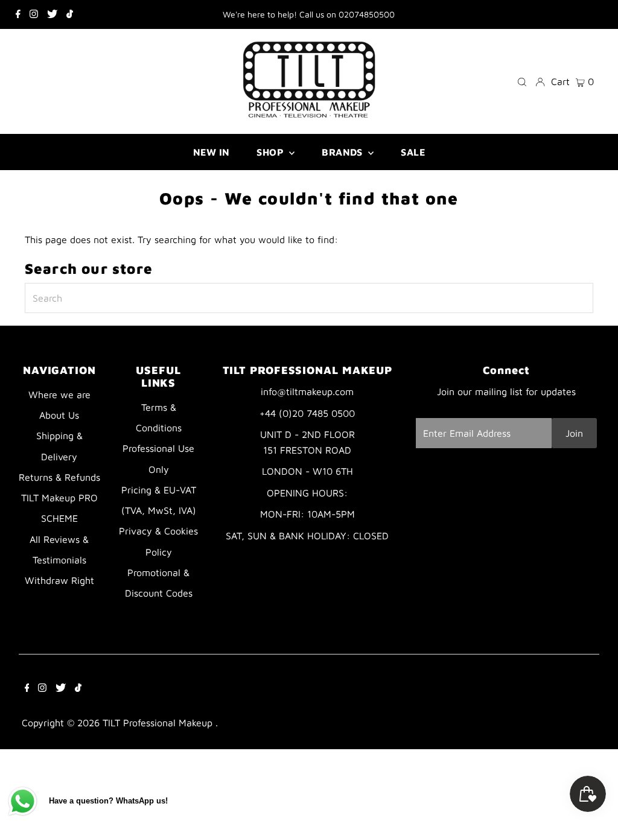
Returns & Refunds (59, 477)
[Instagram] (34, 14)
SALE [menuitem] (413, 152)
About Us (59, 415)
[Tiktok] (69, 14)
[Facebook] (18, 14)
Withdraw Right (59, 580)
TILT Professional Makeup (159, 722)
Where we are (59, 394)
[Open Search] (522, 81)
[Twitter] (52, 14)
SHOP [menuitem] (271, 152)
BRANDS (343, 152)
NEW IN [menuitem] (211, 152)
